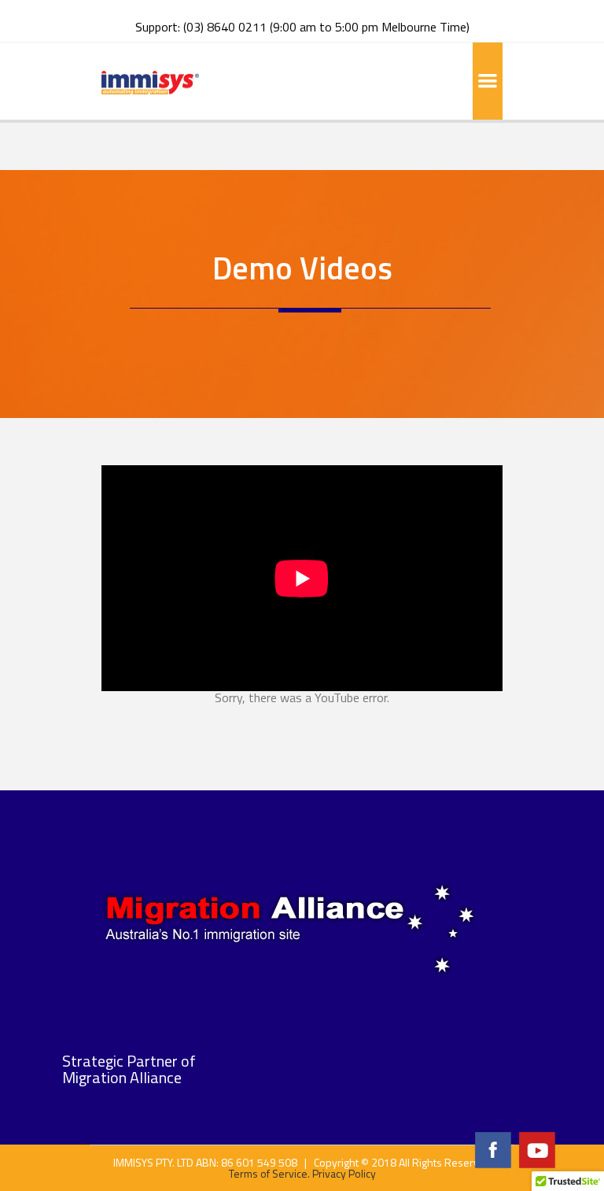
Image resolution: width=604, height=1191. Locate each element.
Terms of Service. (269, 1173)
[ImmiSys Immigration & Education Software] (150, 81)
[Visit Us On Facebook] (492, 1148)
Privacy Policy (344, 1173)
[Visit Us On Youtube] (536, 1148)
